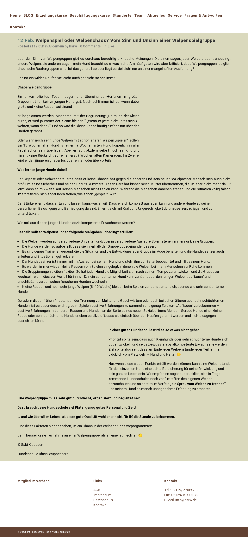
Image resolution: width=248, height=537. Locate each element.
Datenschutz (103, 500)
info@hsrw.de (186, 500)
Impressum (102, 495)
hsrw (73, 46)
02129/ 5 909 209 (184, 490)
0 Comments (90, 46)
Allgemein (56, 46)
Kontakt (99, 505)
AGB (96, 490)
